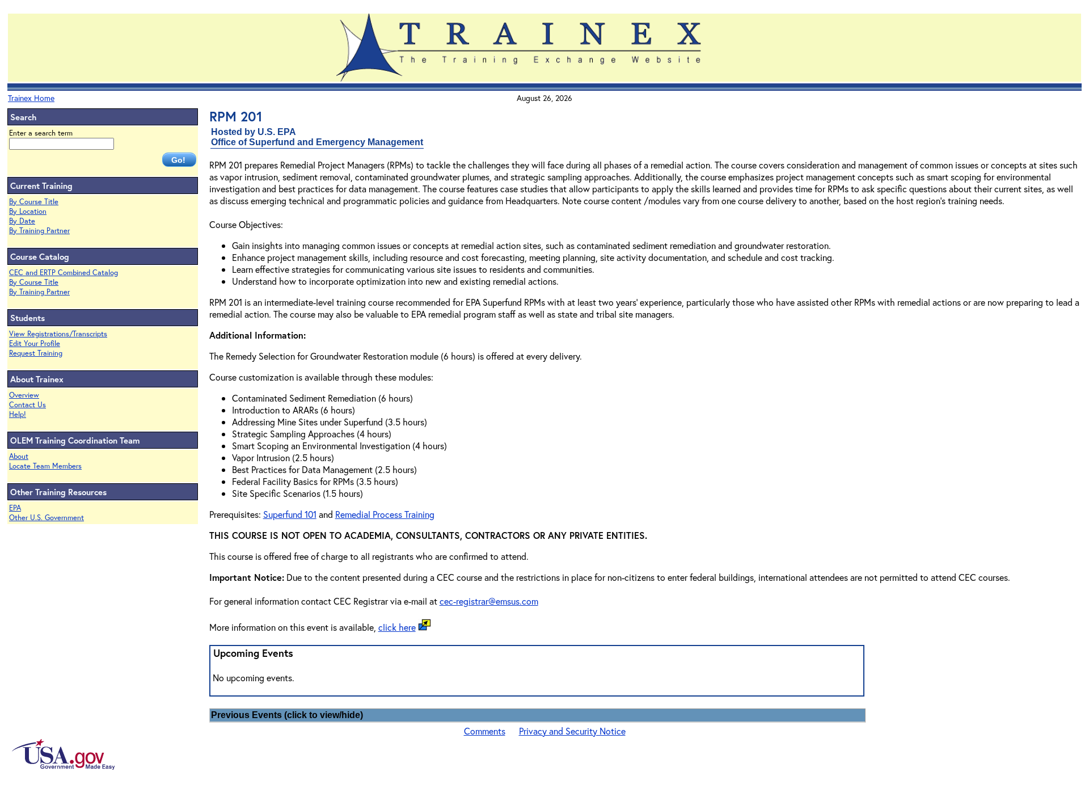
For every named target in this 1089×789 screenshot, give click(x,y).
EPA (15, 508)
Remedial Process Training (384, 514)
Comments (484, 731)
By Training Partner (39, 230)
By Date (22, 221)
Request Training (35, 353)
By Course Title (33, 201)
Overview (24, 395)
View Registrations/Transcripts (58, 334)
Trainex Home (31, 97)
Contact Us (27, 405)
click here (397, 627)
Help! (17, 414)
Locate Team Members (45, 466)
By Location (28, 211)
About (18, 456)
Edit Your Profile (34, 343)
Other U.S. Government (46, 517)
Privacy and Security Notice (572, 731)
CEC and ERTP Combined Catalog (63, 272)
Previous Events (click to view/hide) (287, 715)
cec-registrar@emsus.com (489, 601)
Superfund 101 (289, 514)
